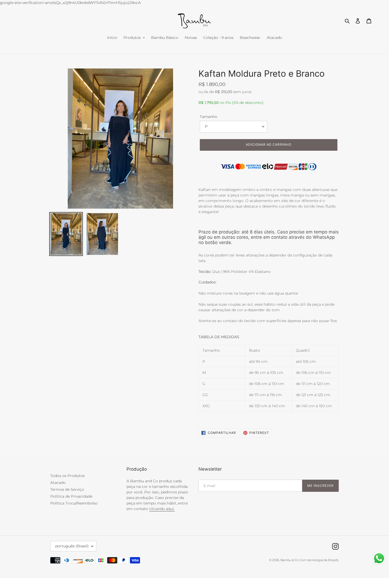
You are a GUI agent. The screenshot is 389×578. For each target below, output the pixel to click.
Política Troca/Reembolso (74, 503)
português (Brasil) (72, 546)
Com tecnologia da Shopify (319, 560)
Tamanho (208, 116)
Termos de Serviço (67, 489)
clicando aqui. (162, 508)
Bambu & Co (289, 560)
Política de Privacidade (71, 496)
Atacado (58, 482)
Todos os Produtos (67, 475)
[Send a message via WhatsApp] (379, 558)
